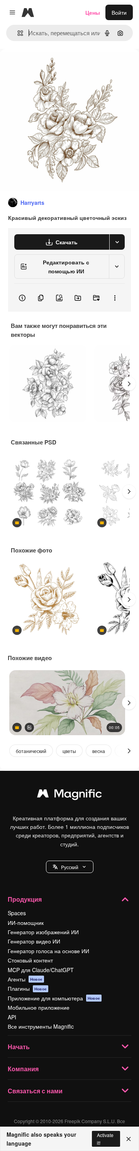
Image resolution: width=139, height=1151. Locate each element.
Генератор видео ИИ (34, 941)
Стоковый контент (30, 960)
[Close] (128, 1139)
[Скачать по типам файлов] (117, 242)
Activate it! (105, 1139)
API (12, 1017)
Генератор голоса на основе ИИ (48, 951)
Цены (92, 12)
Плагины (27, 988)
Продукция (25, 899)
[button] (69, 867)
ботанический (31, 751)
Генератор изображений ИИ (43, 932)
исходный (52, 66)
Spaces (17, 913)
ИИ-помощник (26, 922)
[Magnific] (69, 795)
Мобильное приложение (39, 1007)
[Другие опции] (114, 297)
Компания (23, 1068)
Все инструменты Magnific (41, 1026)
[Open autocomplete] (17, 33)
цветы (69, 751)
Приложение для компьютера (54, 998)
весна (98, 751)
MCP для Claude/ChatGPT (41, 970)
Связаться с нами (35, 1090)
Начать (19, 1046)
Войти (119, 12)
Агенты (25, 979)
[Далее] (129, 383)
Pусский (69, 867)
